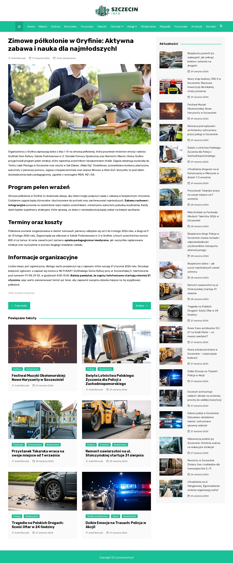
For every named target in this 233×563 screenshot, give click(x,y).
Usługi (130, 26)
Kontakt (211, 26)
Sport (116, 516)
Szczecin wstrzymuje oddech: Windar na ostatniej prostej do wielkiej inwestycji (204, 395)
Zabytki (101, 26)
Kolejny (140, 305)
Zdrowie (116, 26)
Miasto (43, 26)
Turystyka (87, 26)
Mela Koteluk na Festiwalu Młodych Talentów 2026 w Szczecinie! (203, 216)
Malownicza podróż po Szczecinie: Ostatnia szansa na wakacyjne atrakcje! (203, 443)
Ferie (59, 58)
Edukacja (18, 444)
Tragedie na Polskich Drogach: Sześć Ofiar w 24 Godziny (37, 525)
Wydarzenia (148, 26)
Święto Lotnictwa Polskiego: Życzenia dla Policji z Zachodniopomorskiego (110, 380)
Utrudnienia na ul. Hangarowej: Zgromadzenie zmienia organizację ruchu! (203, 486)
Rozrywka (70, 26)
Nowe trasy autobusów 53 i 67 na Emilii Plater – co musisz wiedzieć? (203, 332)
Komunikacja (35, 444)
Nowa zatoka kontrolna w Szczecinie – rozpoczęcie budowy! (202, 353)
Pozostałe (181, 26)
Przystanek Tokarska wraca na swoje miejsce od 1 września (38, 453)
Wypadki (165, 26)
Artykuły (196, 26)
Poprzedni (21, 305)
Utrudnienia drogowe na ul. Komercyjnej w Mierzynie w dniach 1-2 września (203, 173)
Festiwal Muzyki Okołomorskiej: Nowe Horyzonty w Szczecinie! (39, 378)
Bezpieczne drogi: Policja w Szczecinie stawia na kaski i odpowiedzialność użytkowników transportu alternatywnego (203, 242)
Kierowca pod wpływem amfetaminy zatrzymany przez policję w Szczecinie (202, 130)
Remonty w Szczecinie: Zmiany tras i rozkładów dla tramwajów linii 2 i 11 (203, 464)
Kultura (55, 26)
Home (31, 26)
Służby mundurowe (97, 516)
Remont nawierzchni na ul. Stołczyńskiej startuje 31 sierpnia (115, 453)
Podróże (104, 444)
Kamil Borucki (18, 58)
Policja (90, 369)
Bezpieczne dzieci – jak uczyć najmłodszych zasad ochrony (203, 267)
